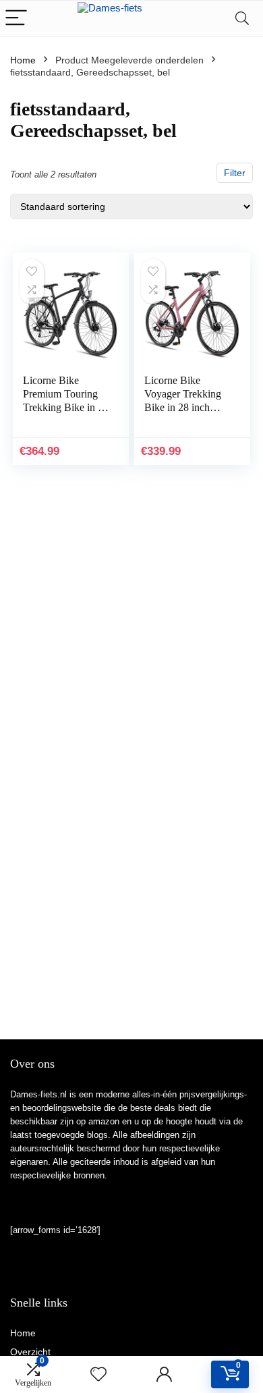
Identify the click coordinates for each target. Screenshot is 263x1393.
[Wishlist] (98, 1374)
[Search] (242, 18)
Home (23, 60)
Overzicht (30, 1351)
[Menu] (16, 18)
